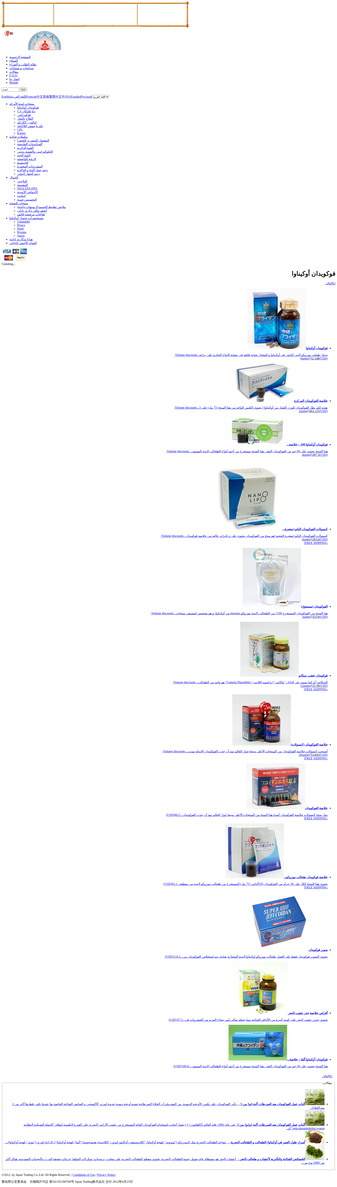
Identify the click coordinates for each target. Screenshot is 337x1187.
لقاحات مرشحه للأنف (31, 214)
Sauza (21, 235)
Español (76, 96)
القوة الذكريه (25, 148)
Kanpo (21, 133)
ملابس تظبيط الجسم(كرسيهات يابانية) (41, 207)
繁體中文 (55, 96)
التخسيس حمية (27, 199)
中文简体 (43, 96)
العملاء (13, 60)
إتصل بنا (14, 79)
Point (20, 228)
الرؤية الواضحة (26, 159)
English (6, 96)
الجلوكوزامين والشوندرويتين (35, 151)
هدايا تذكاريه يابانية (21, 239)
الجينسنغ (22, 162)
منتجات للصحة (18, 203)
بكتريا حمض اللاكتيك (30, 126)
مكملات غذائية (18, 136)
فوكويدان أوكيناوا (28, 107)
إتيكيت (21, 196)
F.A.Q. (13, 75)
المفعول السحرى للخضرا (33, 140)
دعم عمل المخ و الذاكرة (32, 170)
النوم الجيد (23, 155)
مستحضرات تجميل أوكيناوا (26, 218)
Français (31, 96)
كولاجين (22, 181)
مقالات (13, 72)
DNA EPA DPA (27, 188)
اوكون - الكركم (26, 122)
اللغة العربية (18, 96)
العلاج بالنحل (25, 118)
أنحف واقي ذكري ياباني (32, 210)
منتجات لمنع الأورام (21, 103)
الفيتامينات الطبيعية (29, 144)
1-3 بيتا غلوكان (26, 111)
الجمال (13, 177)
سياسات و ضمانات (21, 68)
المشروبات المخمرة (30, 166)
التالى (328, 283)
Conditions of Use (84, 1174)
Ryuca (21, 225)
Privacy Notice (106, 1174)
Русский (86, 96)
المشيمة (22, 185)
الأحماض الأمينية (27, 192)
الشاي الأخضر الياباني (23, 243)
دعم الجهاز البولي (28, 173)
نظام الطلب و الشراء (22, 64)
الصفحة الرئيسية (20, 57)
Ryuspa (21, 232)
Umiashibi (23, 221)
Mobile (13, 82)
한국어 (66, 96)
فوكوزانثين (24, 115)
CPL (20, 129)
